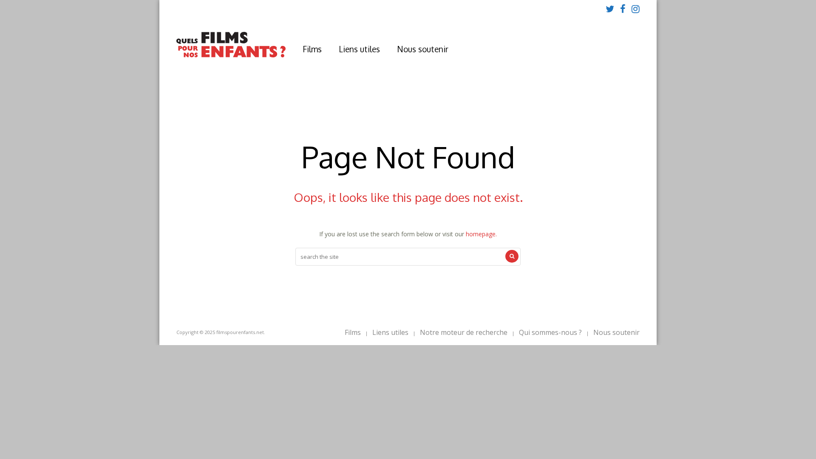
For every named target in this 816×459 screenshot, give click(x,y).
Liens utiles (359, 49)
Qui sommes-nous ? (550, 332)
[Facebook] (623, 8)
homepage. (481, 234)
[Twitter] (610, 8)
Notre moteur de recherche (463, 332)
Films (312, 49)
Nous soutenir (422, 49)
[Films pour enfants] (231, 55)
